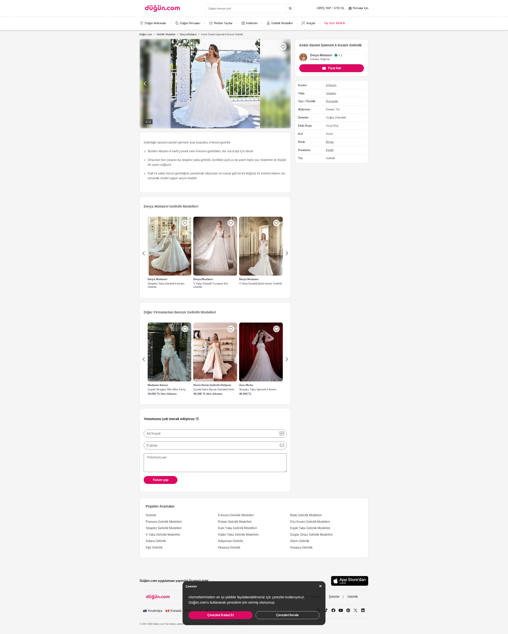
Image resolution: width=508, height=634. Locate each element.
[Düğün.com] (162, 8)
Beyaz (330, 142)
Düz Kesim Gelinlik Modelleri (310, 521)
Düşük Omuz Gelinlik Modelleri (311, 534)
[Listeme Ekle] (185, 223)
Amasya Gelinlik (301, 547)
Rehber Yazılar (223, 23)
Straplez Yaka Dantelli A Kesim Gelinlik (166, 285)
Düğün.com (145, 34)
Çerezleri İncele (287, 615)
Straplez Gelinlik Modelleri (164, 528)
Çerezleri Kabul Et (220, 615)
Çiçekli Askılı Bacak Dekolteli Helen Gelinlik (214, 389)
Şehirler (334, 596)
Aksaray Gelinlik (229, 547)
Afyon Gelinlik (299, 541)
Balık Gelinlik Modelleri (306, 515)
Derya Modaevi (188, 34)
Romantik (332, 101)
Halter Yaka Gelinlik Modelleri (238, 534)
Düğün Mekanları (155, 23)
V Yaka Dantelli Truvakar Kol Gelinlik (210, 285)
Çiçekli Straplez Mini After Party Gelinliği (166, 389)
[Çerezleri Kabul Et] (320, 586)
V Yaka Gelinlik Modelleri (163, 534)
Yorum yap (160, 480)
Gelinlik (151, 515)
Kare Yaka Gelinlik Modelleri (237, 528)
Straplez (331, 93)
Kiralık (330, 150)
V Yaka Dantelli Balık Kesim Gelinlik (260, 283)
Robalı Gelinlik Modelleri (235, 521)
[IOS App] (349, 581)
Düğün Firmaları (190, 23)
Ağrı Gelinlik (154, 547)
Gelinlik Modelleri (281, 23)
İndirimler (252, 23)
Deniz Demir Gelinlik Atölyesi (212, 385)
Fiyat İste (334, 68)
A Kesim (331, 85)
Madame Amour (158, 385)
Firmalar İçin (360, 8)
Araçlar (310, 23)
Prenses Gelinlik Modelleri (164, 521)
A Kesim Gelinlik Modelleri (236, 515)
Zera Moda (246, 385)
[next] (287, 253)
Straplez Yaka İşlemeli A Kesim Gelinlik (257, 389)
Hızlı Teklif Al (337, 23)
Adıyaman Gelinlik (230, 541)
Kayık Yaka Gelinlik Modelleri (310, 528)
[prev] (143, 253)
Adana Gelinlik (156, 541)
